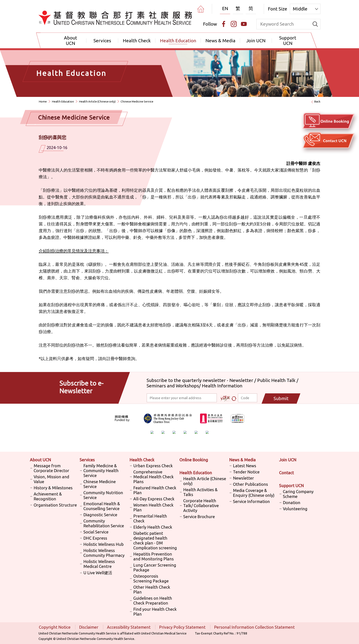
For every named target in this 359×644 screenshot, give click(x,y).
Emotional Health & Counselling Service (101, 506)
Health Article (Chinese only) (97, 101)
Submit (281, 398)
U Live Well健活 (97, 572)
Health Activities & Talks (200, 492)
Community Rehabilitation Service (103, 523)
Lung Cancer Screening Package (154, 567)
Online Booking (194, 459)
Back (317, 101)
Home (43, 101)
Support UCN (287, 40)
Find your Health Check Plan (155, 611)
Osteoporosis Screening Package (151, 578)
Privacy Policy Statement (182, 627)
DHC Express (95, 538)
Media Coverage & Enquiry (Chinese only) (253, 493)
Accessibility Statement (129, 627)
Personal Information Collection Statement (254, 627)
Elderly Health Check (152, 527)
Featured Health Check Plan (154, 490)
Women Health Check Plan (153, 507)
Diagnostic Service (100, 514)
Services (102, 40)
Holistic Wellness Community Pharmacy (104, 553)
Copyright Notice (55, 627)
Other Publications (250, 484)
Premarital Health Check (150, 518)
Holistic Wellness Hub (103, 544)
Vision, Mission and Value (51, 479)
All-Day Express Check (153, 498)
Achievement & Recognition (48, 496)
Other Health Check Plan (151, 589)
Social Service (95, 532)
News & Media (220, 40)
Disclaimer (89, 627)
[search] (315, 24)
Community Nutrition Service (103, 495)
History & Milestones (53, 487)
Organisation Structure (55, 505)
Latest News (244, 465)
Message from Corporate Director (51, 468)
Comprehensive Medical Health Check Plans (153, 476)
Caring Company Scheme (298, 494)
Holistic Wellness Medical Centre (99, 564)
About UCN (70, 40)
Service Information (251, 501)
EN (225, 8)
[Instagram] (233, 24)
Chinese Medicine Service (99, 484)
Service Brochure (199, 516)
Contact (286, 472)
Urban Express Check (153, 465)
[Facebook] (223, 24)
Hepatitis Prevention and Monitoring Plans (153, 556)
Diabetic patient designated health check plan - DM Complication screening (155, 540)
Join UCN (256, 40)
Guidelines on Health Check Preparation (152, 600)
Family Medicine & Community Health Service (101, 470)
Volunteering (295, 508)
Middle (300, 8)
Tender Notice (246, 471)
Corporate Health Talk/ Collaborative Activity (201, 505)
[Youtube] (244, 24)
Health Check (137, 40)
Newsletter (243, 478)
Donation (291, 502)
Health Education (178, 40)
